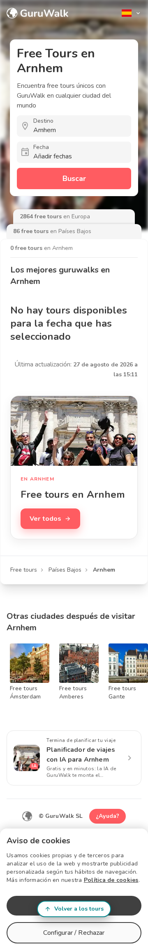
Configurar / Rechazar (73, 932)
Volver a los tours (79, 909)
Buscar (74, 178)
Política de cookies (111, 880)
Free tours (23, 570)
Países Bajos (65, 570)
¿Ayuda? (107, 816)
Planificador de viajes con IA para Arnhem (80, 754)
